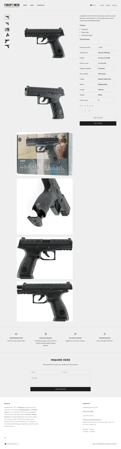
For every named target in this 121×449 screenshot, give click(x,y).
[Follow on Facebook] (5, 438)
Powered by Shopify (111, 444)
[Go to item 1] (7, 17)
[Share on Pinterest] (90, 106)
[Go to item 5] (7, 41)
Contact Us (40, 5)
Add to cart (98, 118)
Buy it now (98, 123)
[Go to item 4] (7, 35)
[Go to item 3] (7, 29)
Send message (60, 389)
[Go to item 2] (7, 23)
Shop (32, 5)
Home (25, 5)
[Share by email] (92, 106)
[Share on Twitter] (87, 106)
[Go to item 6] (7, 46)
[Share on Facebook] (85, 106)
